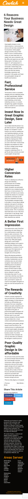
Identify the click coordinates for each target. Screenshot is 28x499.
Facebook (9, 395)
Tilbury (6, 467)
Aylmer (6, 479)
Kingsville (20, 462)
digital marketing (11, 98)
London (6, 478)
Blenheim (20, 468)
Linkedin (9, 403)
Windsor (20, 470)
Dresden (6, 470)
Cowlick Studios (18, 493)
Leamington (21, 464)
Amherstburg (7, 461)
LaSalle (6, 464)
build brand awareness (18, 321)
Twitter (18, 395)
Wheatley (20, 465)
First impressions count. (11, 228)
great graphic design (12, 76)
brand (6, 53)
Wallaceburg (7, 473)
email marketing (9, 100)
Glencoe (6, 475)
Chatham (6, 468)
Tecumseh (6, 462)
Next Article (20, 383)
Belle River (7, 465)
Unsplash (21, 380)
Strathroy (6, 476)
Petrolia (20, 467)
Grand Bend (7, 482)
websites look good (10, 204)
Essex (19, 461)
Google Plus (10, 399)
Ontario (20, 471)
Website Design (9, 493)
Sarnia (5, 481)
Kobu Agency (13, 380)
